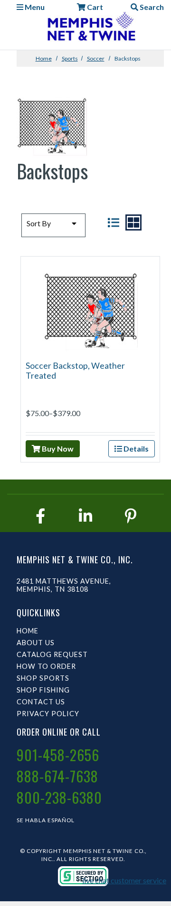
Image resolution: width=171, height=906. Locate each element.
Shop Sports (43, 678)
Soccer (95, 58)
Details (135, 448)
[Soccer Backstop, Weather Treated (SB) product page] (90, 307)
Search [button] (151, 6)
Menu (34, 6)
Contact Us (41, 702)
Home (44, 58)
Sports (70, 58)
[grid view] (133, 222)
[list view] (113, 222)
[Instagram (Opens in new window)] (85, 515)
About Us (36, 643)
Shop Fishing (43, 690)
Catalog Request (52, 654)
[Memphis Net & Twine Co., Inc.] (90, 28)
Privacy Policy (48, 714)
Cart (94, 6)
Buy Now (57, 448)
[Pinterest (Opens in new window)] (130, 515)
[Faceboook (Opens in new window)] (40, 515)
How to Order (46, 666)
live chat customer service (124, 880)
